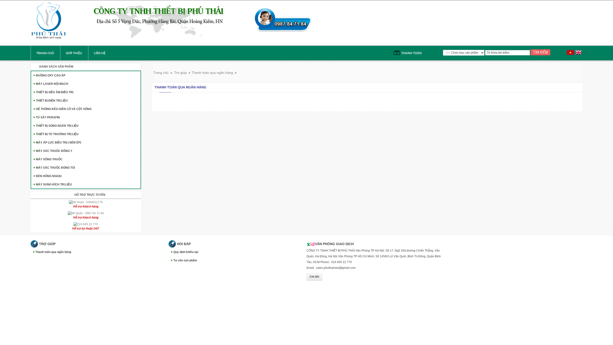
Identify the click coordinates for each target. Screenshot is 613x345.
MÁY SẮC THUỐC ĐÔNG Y (54, 151)
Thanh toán (411, 53)
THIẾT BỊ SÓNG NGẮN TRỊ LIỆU (57, 125)
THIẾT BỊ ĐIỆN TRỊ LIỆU (52, 100)
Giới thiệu (74, 53)
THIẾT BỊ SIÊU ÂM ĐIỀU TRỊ (54, 92)
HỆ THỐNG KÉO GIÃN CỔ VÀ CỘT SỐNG (63, 109)
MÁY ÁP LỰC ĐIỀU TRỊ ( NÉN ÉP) (58, 142)
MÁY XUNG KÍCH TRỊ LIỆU (54, 184)
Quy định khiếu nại (185, 252)
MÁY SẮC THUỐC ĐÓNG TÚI (55, 167)
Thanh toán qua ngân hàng (212, 73)
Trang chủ (45, 53)
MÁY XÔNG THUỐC (49, 159)
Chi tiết (314, 276)
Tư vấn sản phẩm (185, 260)
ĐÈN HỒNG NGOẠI (49, 176)
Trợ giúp (180, 73)
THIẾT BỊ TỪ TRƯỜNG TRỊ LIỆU (57, 134)
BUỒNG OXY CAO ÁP (50, 75)
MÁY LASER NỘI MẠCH (52, 84)
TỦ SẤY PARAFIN (48, 117)
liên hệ (99, 53)
